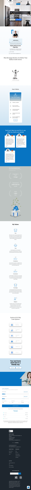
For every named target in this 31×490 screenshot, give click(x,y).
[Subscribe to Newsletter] (19, 474)
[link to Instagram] (14, 442)
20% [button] (3, 402)
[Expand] (13, 145)
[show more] (21, 2)
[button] (18, 325)
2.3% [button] (12, 402)
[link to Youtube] (16, 442)
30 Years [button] (22, 402)
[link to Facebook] (12, 442)
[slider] (4, 394)
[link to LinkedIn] (18, 442)
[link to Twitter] (15, 442)
